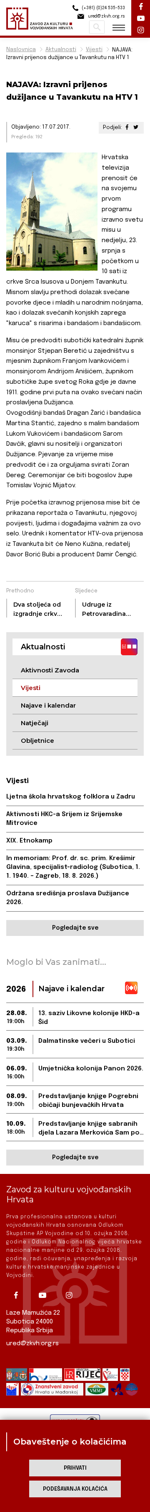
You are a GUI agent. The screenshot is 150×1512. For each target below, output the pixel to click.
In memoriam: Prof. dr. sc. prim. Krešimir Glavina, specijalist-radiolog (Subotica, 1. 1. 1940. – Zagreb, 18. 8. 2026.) (73, 867)
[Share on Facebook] (127, 127)
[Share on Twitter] (136, 127)
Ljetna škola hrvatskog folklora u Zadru (70, 796)
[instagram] (72, 1295)
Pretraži (97, 27)
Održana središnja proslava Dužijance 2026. (67, 898)
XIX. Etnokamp (29, 840)
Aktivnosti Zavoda (50, 670)
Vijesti (94, 49)
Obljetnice (37, 740)
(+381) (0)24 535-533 (102, 8)
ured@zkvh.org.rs (32, 1343)
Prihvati (75, 1468)
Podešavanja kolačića (75, 1489)
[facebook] (18, 1295)
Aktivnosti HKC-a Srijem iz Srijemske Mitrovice (64, 819)
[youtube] (45, 1295)
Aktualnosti (60, 49)
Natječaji (34, 723)
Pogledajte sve (75, 928)
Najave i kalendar (48, 705)
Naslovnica (21, 49)
